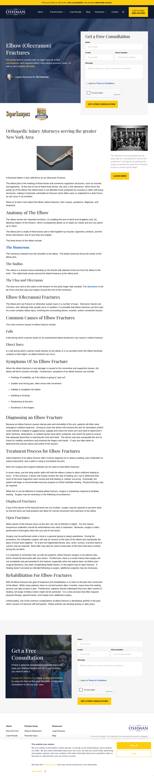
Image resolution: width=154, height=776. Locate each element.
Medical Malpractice (33, 731)
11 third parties (50, 765)
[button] (41, 12)
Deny (134, 753)
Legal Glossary (58, 731)
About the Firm (12, 731)
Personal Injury (31, 736)
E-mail (87, 53)
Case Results (75, 12)
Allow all (134, 746)
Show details (37, 771)
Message (89, 63)
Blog (88, 12)
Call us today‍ (138, 12)
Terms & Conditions (105, 83)
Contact (115, 12)
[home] (15, 12)
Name (87, 42)
